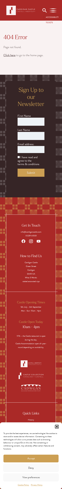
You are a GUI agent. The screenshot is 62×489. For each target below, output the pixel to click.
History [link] (31, 419)
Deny (31, 468)
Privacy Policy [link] (37, 484)
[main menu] (53, 10)
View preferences (31, 477)
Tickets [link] (49, 22)
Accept (31, 458)
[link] (53, 17)
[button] (57, 426)
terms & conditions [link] (28, 164)
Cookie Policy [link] (23, 484)
